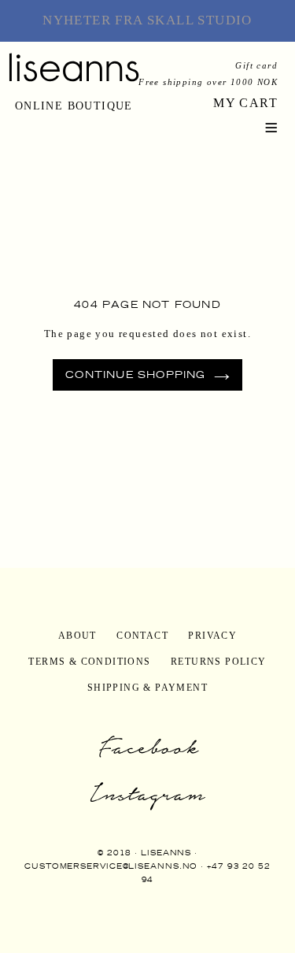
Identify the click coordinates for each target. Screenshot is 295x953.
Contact (142, 635)
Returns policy (219, 661)
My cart (245, 102)
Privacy (212, 635)
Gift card (256, 65)
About (77, 635)
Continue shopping (135, 374)
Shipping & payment (147, 687)
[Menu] (271, 125)
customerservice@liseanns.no (110, 866)
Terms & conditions (89, 661)
